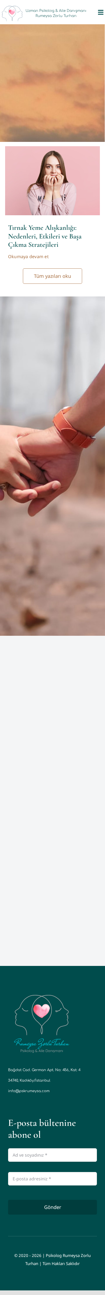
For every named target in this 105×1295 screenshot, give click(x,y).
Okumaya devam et (28, 256)
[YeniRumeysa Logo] (41, 992)
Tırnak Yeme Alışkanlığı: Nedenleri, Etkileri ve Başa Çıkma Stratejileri (45, 235)
